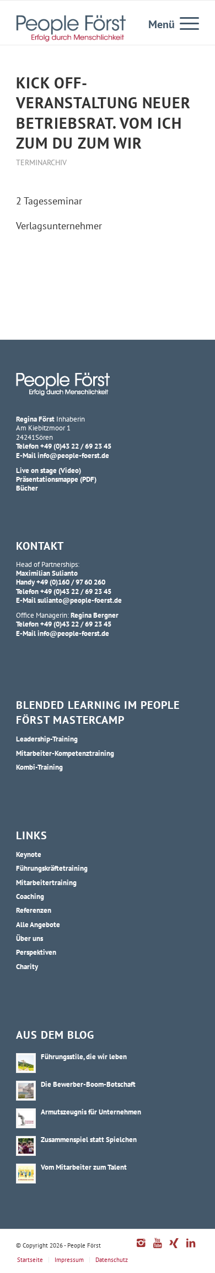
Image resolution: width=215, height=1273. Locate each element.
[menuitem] (184, 23)
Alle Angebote (38, 924)
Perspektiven (36, 952)
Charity (27, 966)
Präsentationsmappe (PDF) (56, 479)
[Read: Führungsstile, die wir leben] (26, 1063)
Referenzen (33, 910)
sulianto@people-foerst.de (79, 600)
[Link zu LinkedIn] (190, 1249)
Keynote (28, 854)
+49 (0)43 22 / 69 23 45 (75, 445)
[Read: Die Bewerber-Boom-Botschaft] (26, 1091)
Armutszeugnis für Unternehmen (91, 1111)
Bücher (27, 487)
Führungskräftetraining (52, 868)
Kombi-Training (39, 766)
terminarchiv (41, 162)
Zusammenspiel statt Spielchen (89, 1139)
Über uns (29, 938)
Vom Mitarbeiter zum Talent (84, 1166)
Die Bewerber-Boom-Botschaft (88, 1084)
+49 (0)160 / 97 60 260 (70, 581)
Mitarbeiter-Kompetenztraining (65, 753)
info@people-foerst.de (73, 455)
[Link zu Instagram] (141, 1249)
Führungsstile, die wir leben (84, 1056)
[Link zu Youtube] (157, 1249)
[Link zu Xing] (174, 1249)
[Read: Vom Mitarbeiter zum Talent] (26, 1173)
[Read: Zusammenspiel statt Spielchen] (26, 1146)
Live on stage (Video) (48, 470)
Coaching (30, 896)
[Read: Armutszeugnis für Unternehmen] (26, 1118)
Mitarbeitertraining (46, 882)
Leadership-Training (47, 738)
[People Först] (71, 28)
